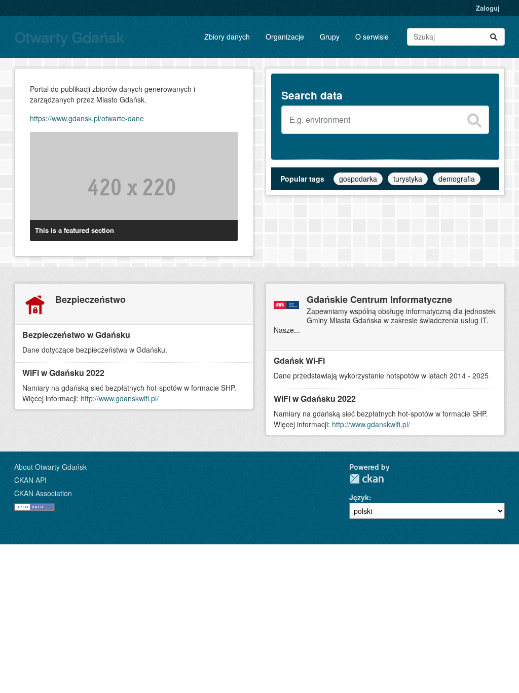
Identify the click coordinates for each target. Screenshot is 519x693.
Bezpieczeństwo (90, 299)
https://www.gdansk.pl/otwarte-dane (87, 118)
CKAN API (30, 480)
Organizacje (285, 36)
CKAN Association (43, 493)
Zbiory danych (227, 36)
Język (359, 497)
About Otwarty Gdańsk (50, 467)
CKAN (366, 478)
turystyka (407, 179)
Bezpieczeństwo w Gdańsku (76, 334)
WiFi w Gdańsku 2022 (63, 372)
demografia (456, 179)
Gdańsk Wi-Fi (299, 360)
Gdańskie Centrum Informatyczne (379, 299)
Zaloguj (488, 8)
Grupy (330, 36)
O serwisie (372, 36)
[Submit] (494, 37)
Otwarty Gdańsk (69, 37)
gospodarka (358, 179)
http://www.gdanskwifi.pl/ (120, 398)
